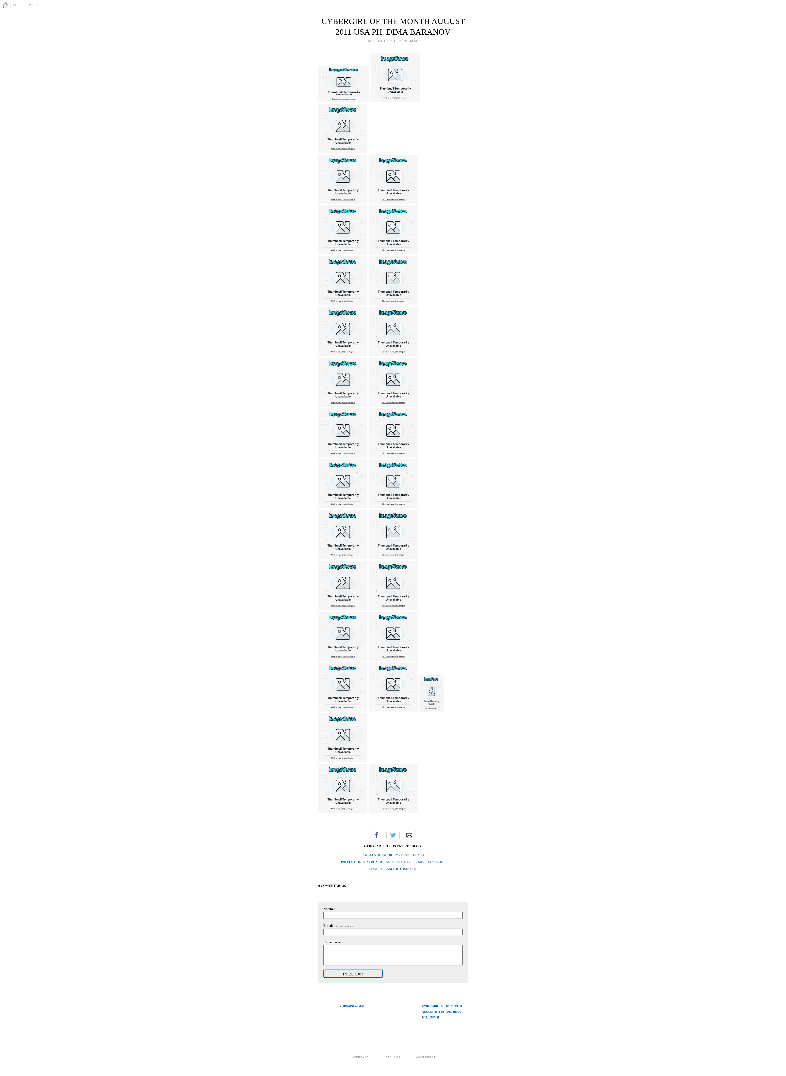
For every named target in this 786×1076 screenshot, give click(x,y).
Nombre (329, 909)
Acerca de (360, 1057)
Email (409, 835)
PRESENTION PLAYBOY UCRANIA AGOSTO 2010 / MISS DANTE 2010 (393, 862)
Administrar (426, 1057)
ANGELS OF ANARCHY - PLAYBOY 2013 (393, 855)
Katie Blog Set (25, 5)
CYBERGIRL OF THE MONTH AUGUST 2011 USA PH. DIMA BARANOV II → (442, 1012)
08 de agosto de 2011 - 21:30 (385, 41)
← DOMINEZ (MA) (351, 1006)
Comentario (331, 942)
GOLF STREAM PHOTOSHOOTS (393, 869)
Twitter (393, 835)
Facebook (376, 835)
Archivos (393, 1057)
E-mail (338, 925)
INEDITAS (415, 41)
